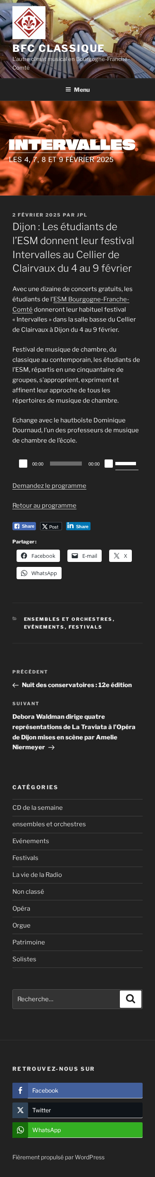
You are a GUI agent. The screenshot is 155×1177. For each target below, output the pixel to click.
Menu (82, 89)
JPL (82, 215)
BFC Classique (58, 48)
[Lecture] (23, 463)
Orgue (21, 925)
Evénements (44, 627)
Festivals (86, 627)
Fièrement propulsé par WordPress (58, 1157)
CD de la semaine (37, 807)
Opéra (21, 908)
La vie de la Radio (37, 875)
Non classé (28, 891)
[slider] (126, 462)
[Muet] (109, 463)
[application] (77, 463)
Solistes (24, 959)
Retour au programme (44, 505)
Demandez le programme (49, 485)
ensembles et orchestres (68, 619)
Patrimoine (28, 942)
